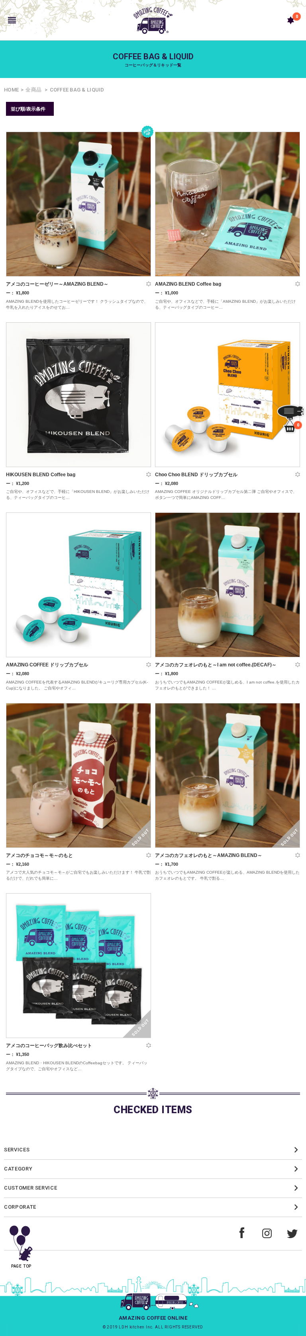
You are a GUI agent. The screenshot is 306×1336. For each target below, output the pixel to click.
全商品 (33, 90)
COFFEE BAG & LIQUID (77, 90)
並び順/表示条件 (28, 108)
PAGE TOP (21, 1266)
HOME (11, 90)
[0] (290, 20)
